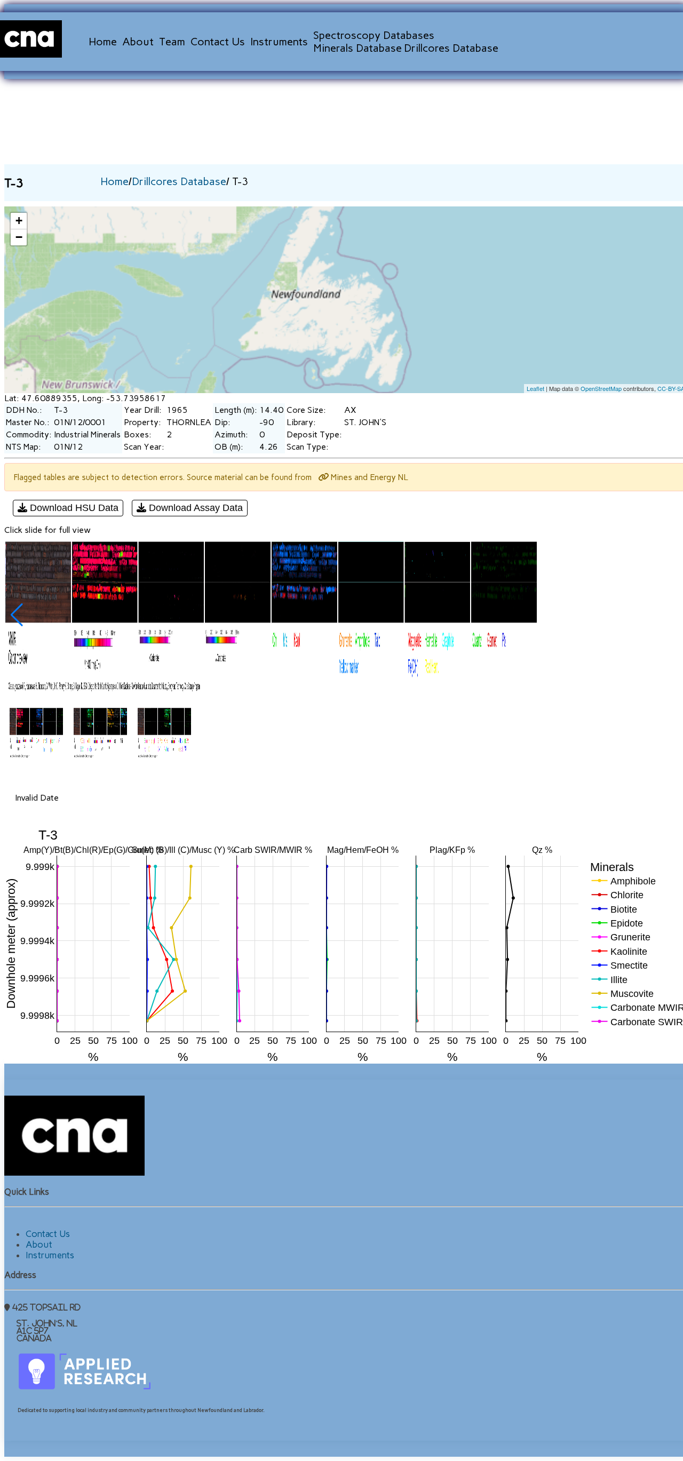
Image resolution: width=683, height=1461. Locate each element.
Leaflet (535, 388)
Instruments (279, 41)
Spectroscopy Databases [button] (373, 35)
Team (172, 41)
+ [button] (18, 220)
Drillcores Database (451, 48)
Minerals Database (357, 48)
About (138, 41)
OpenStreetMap (601, 388)
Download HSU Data (72, 507)
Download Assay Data (194, 507)
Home (103, 41)
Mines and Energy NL (368, 477)
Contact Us (217, 41)
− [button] (18, 237)
